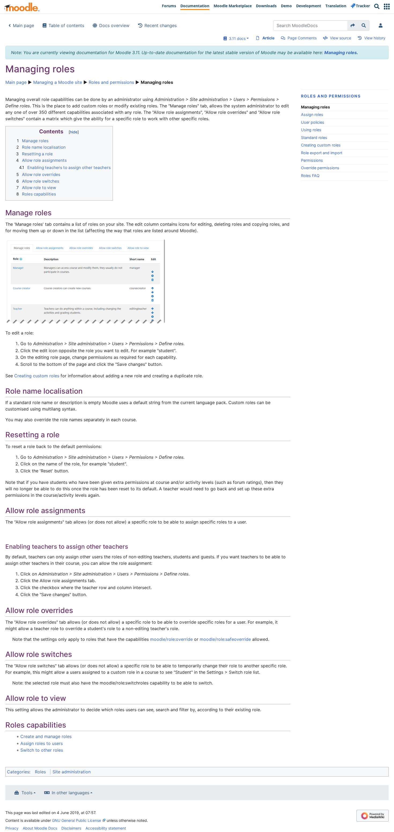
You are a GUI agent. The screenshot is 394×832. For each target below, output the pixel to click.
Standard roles (314, 137)
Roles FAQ (310, 175)
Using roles (311, 129)
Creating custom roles (321, 145)
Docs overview (114, 25)
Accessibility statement (106, 828)
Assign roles (312, 114)
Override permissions (320, 167)
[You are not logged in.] (381, 25)
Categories (18, 771)
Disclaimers (71, 828)
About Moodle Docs (40, 828)
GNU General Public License (76, 820)
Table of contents (66, 25)
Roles (40, 771)
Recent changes (160, 25)
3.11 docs (236, 38)
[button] (387, 6)
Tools (26, 792)
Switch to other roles (41, 750)
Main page (23, 25)
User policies (312, 122)
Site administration (72, 771)
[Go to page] (352, 25)
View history (374, 38)
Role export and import (321, 152)
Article (268, 38)
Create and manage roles (46, 736)
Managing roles (340, 52)
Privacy (11, 828)
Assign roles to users (41, 743)
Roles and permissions (111, 82)
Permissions (312, 160)
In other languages (70, 792)
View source (340, 38)
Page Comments (302, 38)
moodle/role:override (171, 639)
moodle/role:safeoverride (225, 639)
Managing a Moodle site (57, 82)
